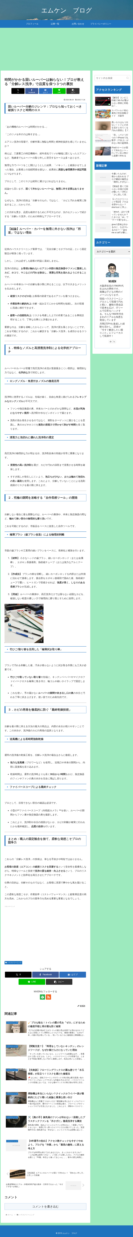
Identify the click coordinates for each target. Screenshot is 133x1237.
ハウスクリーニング (14, 962)
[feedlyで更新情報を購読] (42, 997)
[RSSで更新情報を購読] (48, 997)
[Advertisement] (66, 49)
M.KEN (112, 281)
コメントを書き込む (45, 1206)
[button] (72, 91)
